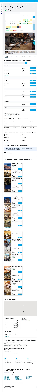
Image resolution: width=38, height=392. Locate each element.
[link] (8, 193)
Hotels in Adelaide (6, 376)
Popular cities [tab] (6, 372)
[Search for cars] (1, 6)
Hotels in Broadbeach (7, 379)
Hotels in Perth (28, 377)
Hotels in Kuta (17, 378)
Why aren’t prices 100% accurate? (8, 387)
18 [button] (10, 25)
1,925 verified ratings (12, 10)
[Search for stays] (1, 5)
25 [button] (10, 26)
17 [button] (27, 23)
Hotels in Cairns (17, 376)
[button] (1, 1)
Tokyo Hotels (21, 4)
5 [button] (12, 21)
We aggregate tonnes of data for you (9, 386)
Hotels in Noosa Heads (29, 376)
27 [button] (14, 26)
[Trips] (1, 11)
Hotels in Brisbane (6, 378)
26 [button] (12, 26)
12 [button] (12, 23)
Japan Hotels (8, 4)
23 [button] (25, 25)
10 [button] (27, 21)
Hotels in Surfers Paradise (18, 379)
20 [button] (14, 25)
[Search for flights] (1, 3)
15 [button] (17, 23)
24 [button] (27, 25)
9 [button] (25, 21)
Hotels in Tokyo (28, 378)
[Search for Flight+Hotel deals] (1, 8)
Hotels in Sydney (17, 377)
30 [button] (25, 26)
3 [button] (27, 19)
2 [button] (25, 19)
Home (6, 4)
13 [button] (14, 23)
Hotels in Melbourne (6, 377)
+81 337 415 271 (7, 9)
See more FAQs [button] (15, 353)
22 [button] (17, 25)
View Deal (20, 168)
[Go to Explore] (1, 9)
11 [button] (10, 23)
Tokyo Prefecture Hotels (15, 4)
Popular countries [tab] (12, 372)
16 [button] (25, 23)
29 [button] (17, 26)
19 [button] (12, 25)
